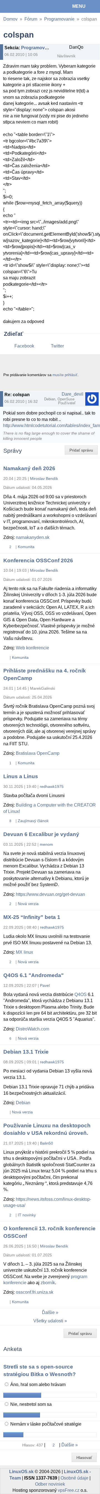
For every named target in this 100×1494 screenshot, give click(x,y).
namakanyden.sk (32, 537)
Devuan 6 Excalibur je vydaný (41, 834)
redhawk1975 (52, 786)
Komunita (26, 546)
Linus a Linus (20, 776)
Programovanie (59, 19)
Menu (79, 6)
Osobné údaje (74, 1478)
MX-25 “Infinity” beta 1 (31, 917)
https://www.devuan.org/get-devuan (50, 894)
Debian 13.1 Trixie (26, 1052)
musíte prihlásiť (65, 375)
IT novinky (27, 1215)
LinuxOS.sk (22, 6)
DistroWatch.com (32, 1029)
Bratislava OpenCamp (37, 753)
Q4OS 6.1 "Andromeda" (33, 975)
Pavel (45, 985)
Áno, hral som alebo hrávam (37, 1384)
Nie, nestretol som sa (30, 1404)
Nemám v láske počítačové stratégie (45, 1424)
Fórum (30, 19)
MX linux (24, 952)
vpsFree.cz (68, 1490)
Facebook (24, 346)
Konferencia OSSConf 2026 (38, 560)
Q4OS (80, 994)
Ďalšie (48, 1312)
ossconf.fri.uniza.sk (34, 1292)
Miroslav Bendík (44, 478)
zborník (48, 1282)
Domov (10, 19)
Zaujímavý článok (33, 821)
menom (46, 844)
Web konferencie (32, 647)
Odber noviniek (50, 1484)
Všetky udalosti (48, 1320)
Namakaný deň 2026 (29, 468)
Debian (23, 1102)
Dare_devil (72, 394)
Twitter (57, 346)
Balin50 (46, 1143)
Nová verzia (28, 903)
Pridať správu (81, 450)
